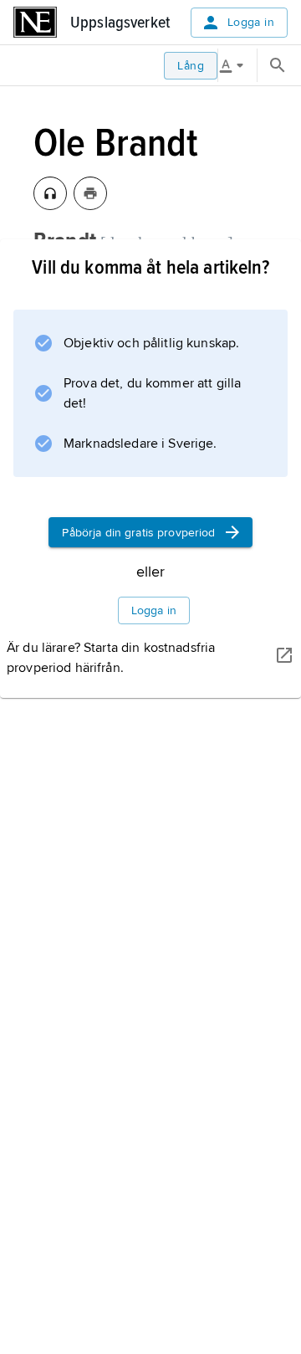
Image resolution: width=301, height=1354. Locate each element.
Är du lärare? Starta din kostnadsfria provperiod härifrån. (111, 657)
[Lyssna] (50, 193)
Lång (190, 66)
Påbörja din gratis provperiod (138, 533)
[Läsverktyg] (237, 65)
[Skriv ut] (90, 193)
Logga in (250, 22)
